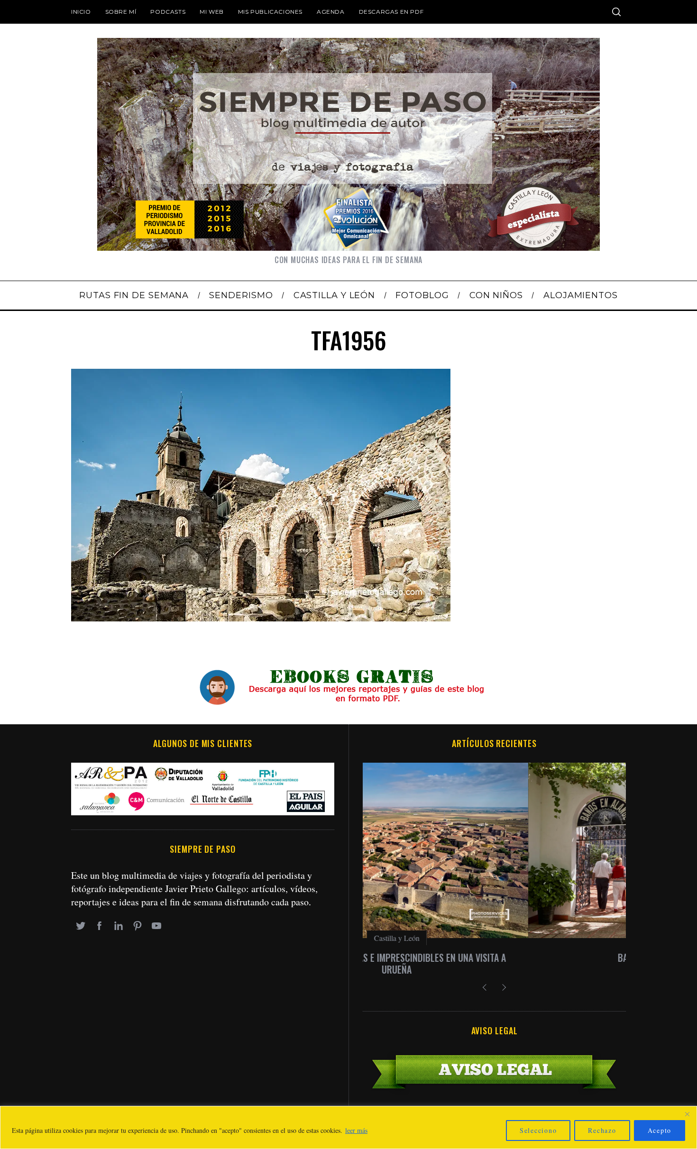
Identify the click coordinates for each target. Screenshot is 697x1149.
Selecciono (538, 1130)
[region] (348, 1127)
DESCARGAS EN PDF (391, 11)
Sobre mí (121, 11)
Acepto (660, 1130)
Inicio (81, 11)
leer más (356, 1130)
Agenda (331, 11)
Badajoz (494, 938)
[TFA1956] (260, 617)
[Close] (687, 1114)
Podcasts (167, 11)
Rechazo (602, 1130)
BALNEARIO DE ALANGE (494, 957)
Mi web (212, 11)
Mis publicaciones (270, 11)
